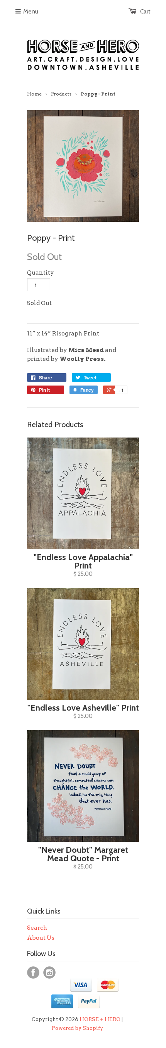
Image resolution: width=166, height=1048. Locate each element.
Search (37, 927)
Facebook (33, 972)
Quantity (40, 272)
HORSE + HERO (100, 1019)
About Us (40, 937)
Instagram (49, 972)
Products (61, 94)
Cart (145, 11)
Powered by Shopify (77, 1028)
